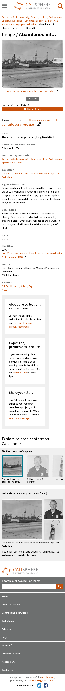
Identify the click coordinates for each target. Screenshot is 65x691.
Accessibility (8, 662)
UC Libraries (47, 677)
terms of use (20, 373)
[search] (60, 6)
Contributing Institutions (15, 613)
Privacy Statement (11, 654)
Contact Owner (34, 109)
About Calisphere (11, 605)
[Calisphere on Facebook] (46, 685)
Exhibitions (7, 629)
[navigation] (4, 6)
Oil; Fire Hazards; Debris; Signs (18, 286)
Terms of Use (9, 645)
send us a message (19, 418)
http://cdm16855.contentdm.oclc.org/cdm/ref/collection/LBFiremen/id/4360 (32, 255)
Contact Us (8, 670)
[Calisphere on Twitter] (39, 685)
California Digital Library (40, 680)
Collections (8, 621)
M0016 (5, 290)
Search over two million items (21, 581)
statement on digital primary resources (22, 325)
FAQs (4, 637)
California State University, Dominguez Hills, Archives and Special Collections (32, 161)
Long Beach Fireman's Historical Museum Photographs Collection (30, 22)
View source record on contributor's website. (31, 122)
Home (5, 596)
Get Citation (32, 98)
